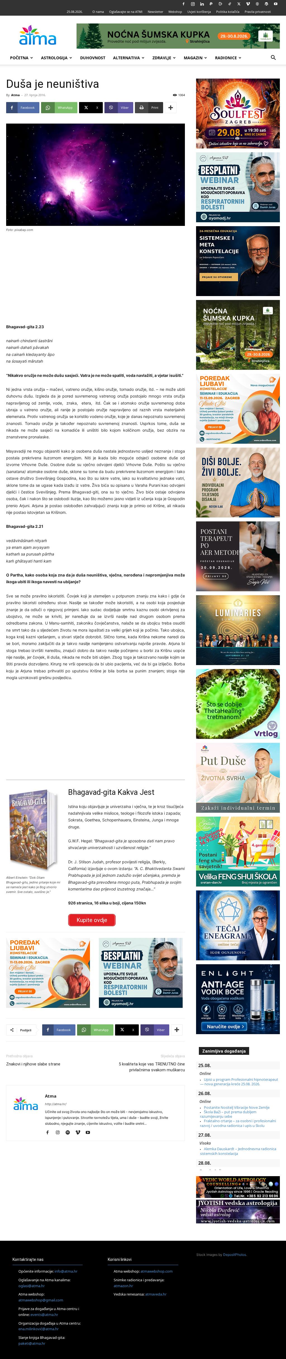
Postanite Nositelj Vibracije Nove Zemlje (237, 1107)
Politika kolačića (227, 12)
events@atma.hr (44, 1314)
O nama (98, 12)
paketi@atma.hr (31, 1343)
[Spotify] (69, 1132)
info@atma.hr (65, 1271)
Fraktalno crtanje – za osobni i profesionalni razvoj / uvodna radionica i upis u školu (238, 1123)
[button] (273, 58)
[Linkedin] (202, 4)
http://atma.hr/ (55, 1104)
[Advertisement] (95, 279)
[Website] (257, 4)
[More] (171, 107)
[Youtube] (275, 4)
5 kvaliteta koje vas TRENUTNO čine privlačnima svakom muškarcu (152, 1067)
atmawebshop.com (156, 1271)
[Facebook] (183, 4)
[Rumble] (220, 4)
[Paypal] (211, 4)
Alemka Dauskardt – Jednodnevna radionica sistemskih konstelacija (238, 1151)
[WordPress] (266, 4)
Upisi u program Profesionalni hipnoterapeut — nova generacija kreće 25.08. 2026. (239, 1081)
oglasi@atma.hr (31, 1285)
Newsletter (155, 12)
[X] (239, 4)
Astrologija (54, 57)
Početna (19, 57)
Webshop (175, 12)
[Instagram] (193, 4)
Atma (15, 95)
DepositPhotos (234, 1254)
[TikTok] (229, 4)
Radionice (226, 57)
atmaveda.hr (155, 1294)
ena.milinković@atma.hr (38, 1328)
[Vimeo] (248, 4)
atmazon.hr (123, 1285)
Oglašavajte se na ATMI (125, 12)
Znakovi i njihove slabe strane (33, 1064)
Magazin (193, 57)
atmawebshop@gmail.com (40, 1300)
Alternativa (126, 57)
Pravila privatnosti (258, 12)
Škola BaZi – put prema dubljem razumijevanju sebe (228, 1114)
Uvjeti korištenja (199, 12)
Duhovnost (92, 57)
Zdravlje (161, 57)
